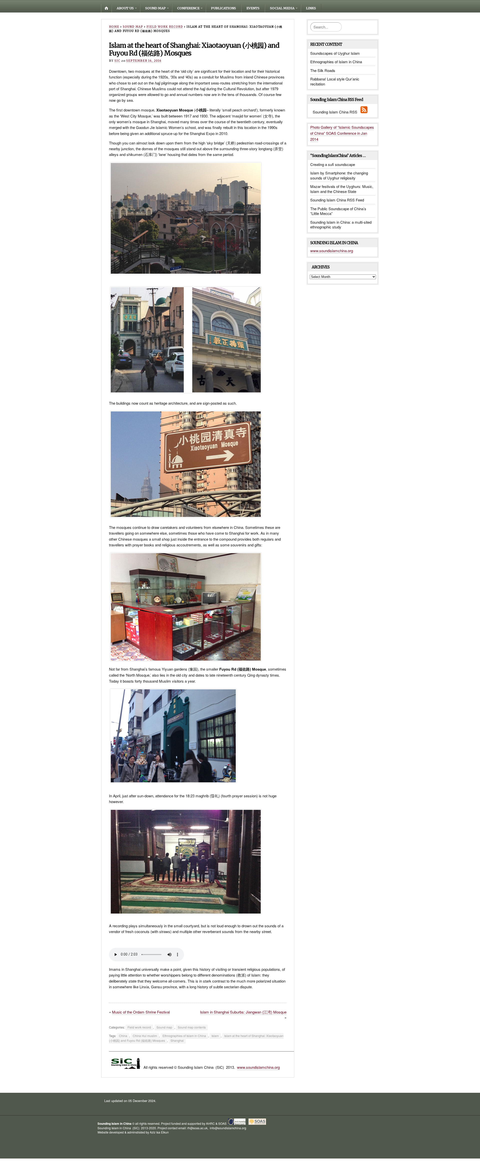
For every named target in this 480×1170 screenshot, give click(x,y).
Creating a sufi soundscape (332, 164)
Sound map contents (192, 1027)
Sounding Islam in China (115, 1123)
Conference (188, 8)
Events (253, 8)
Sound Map (155, 8)
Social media (282, 8)
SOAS (222, 1123)
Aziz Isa (155, 1132)
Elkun (165, 1132)
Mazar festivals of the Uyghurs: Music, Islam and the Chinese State (341, 189)
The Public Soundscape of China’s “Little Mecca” (338, 211)
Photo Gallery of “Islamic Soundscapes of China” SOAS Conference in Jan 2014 (342, 133)
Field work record (164, 26)
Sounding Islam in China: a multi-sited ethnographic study (341, 224)
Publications (223, 8)
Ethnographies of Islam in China (184, 1036)
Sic (117, 60)
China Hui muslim (145, 1036)
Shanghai (177, 1040)
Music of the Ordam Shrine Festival (141, 1012)
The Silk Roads (322, 70)
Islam (215, 1036)
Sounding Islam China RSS (336, 111)
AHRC (210, 1123)
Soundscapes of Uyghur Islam (335, 53)
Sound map (133, 26)
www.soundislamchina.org (258, 1067)
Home (106, 8)
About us (125, 8)
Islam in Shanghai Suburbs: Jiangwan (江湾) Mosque (243, 1012)
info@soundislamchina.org (227, 1128)
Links (311, 8)
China (123, 1036)
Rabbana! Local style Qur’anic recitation (334, 81)
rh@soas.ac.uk (197, 1128)
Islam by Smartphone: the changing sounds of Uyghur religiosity (339, 175)
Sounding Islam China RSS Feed (337, 199)
